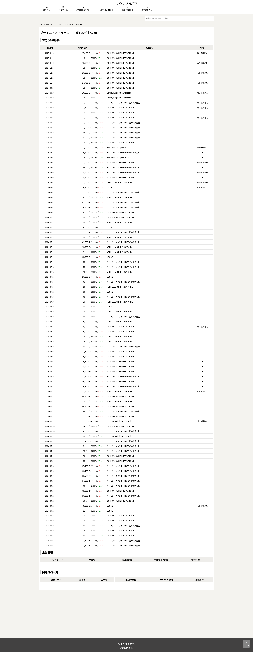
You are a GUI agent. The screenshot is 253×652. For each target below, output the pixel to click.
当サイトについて (127, 643)
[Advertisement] (126, 617)
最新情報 (46, 9)
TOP (40, 24)
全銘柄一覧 (63, 9)
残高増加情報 (127, 9)
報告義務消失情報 (106, 9)
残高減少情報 (146, 9)
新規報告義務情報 (83, 9)
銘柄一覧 (49, 24)
